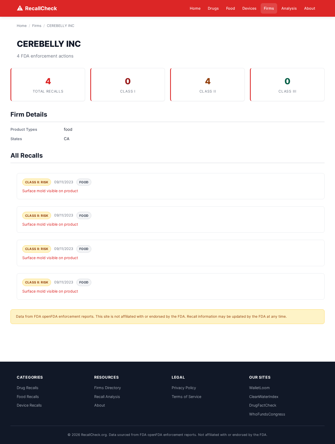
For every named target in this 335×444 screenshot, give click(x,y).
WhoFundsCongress (267, 414)
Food (230, 8)
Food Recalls (28, 396)
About (309, 8)
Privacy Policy (184, 387)
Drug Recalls (27, 387)
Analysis (289, 8)
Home (195, 8)
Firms (269, 8)
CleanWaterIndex (263, 396)
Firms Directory (107, 387)
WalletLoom (259, 387)
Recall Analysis (107, 396)
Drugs (213, 8)
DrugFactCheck (262, 405)
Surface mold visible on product (50, 191)
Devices (249, 8)
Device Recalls (29, 405)
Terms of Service (186, 396)
